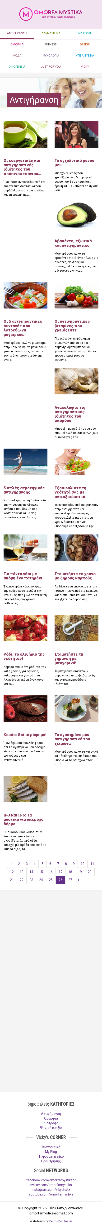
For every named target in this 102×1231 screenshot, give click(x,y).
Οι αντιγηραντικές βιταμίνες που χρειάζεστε (72, 325)
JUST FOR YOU (51, 66)
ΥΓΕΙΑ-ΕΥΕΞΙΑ (85, 55)
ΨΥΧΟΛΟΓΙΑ (51, 55)
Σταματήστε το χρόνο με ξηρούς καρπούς (75, 575)
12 (12, 872)
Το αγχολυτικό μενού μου (74, 162)
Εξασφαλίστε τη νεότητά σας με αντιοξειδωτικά (70, 492)
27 (70, 880)
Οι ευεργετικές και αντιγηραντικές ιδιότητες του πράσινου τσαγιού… (22, 167)
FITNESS (50, 44)
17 (60, 872)
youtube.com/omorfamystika (51, 1194)
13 (21, 872)
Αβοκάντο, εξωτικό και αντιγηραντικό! (73, 242)
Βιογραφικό (51, 1147)
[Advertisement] (51, 930)
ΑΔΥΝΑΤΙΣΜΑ (51, 33)
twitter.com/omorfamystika (51, 1185)
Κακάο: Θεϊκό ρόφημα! (25, 734)
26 (60, 880)
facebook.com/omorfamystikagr (51, 1180)
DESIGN (85, 44)
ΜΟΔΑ (17, 55)
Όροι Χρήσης (51, 1161)
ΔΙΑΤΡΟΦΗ (85, 33)
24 (41, 880)
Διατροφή (51, 1123)
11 (92, 864)
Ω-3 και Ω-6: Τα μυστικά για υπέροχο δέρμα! (23, 819)
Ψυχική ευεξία (51, 1128)
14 (31, 872)
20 (90, 872)
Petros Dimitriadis (60, 1221)
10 (82, 864)
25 (51, 880)
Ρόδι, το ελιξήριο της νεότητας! (24, 656)
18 (70, 872)
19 (80, 872)
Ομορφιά (51, 1118)
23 (31, 880)
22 (21, 880)
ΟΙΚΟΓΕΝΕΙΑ (17, 66)
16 (51, 872)
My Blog (51, 1152)
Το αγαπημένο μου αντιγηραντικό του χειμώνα (72, 739)
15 (41, 872)
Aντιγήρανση (51, 1114)
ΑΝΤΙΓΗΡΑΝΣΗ (17, 33)
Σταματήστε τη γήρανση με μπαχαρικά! (69, 658)
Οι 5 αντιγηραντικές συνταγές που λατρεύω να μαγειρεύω (23, 328)
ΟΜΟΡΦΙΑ (17, 44)
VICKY (85, 66)
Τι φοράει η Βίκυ (51, 1156)
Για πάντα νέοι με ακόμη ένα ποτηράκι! (24, 575)
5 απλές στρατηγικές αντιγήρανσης (24, 489)
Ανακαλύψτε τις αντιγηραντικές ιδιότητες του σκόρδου (70, 414)
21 (12, 880)
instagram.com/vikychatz (51, 1189)
